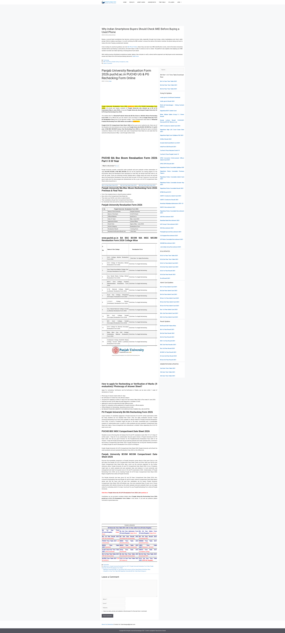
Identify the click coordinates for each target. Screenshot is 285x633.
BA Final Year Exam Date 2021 (147, 185)
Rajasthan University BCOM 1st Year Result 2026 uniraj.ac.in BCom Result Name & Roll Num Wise (126, 569)
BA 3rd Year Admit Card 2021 (168, 294)
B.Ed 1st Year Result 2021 (167, 270)
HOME (124, 2)
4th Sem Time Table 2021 (167, 372)
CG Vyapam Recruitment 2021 (169, 235)
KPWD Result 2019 (165, 192)
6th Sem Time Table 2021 (167, 376)
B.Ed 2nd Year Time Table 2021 (169, 259)
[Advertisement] (142, 14)
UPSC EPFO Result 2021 (167, 163)
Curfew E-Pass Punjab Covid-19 (169, 154)
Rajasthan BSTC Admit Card (168, 110)
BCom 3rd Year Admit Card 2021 (169, 305)
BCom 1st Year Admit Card (168, 298)
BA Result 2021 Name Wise (168, 325)
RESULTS (131, 2)
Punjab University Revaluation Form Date (140, 566)
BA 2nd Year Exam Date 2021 (129, 185)
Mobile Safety (115, 61)
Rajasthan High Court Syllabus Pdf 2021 (171, 135)
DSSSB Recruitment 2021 (167, 243)
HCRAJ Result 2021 (166, 139)
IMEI (104, 61)
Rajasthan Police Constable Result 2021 (172, 188)
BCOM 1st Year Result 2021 (168, 352)
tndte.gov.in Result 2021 (167, 101)
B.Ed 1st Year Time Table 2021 (169, 255)
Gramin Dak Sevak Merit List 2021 (170, 143)
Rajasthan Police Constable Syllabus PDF (172, 167)
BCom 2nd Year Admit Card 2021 (169, 302)
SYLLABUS (171, 2)
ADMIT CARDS (141, 2)
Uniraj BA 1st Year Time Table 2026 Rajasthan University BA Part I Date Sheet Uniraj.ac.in (124, 571)
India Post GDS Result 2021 (168, 146)
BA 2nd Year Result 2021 (167, 333)
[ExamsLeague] (109, 2)
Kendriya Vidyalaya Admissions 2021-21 (171, 203)
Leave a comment (107, 63)
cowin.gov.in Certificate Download (170, 97)
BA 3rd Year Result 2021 (167, 337)
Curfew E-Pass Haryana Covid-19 (170, 150)
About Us (104, 624)
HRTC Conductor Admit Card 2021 (170, 126)
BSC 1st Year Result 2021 (167, 341)
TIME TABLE (162, 2)
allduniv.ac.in (106, 566)
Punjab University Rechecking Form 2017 (119, 566)
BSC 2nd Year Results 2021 (168, 344)
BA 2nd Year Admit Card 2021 (168, 290)
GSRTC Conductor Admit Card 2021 (170, 196)
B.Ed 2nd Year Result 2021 (168, 274)
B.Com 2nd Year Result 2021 (168, 356)
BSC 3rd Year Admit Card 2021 (169, 317)
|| (117, 528)
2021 (177, 298)
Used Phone (109, 61)
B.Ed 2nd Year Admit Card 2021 (169, 267)
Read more (136, 56)
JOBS (178, 2)
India (127, 61)
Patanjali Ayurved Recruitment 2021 (170, 232)
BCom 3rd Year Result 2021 (168, 359)
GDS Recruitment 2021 (167, 216)
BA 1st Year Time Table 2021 (168, 81)
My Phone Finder (132, 47)
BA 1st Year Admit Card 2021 (168, 287)
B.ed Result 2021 (165, 278)
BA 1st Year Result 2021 (167, 329)
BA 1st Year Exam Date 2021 (110, 185)
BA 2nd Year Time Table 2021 (168, 85)
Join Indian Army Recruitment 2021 (170, 247)
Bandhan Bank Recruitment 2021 (170, 220)
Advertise (110, 624)
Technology (106, 60)
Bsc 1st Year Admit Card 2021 (169, 309)
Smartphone (122, 61)
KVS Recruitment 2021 (167, 228)
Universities (106, 564)
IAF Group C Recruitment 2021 (169, 224)
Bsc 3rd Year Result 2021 (167, 348)
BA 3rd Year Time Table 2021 (168, 89)
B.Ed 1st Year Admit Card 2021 (169, 263)
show (117, 166)
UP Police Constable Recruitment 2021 (171, 239)
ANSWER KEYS (152, 2)
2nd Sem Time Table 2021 (167, 368)
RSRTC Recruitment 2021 (167, 207)
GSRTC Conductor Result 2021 (169, 199)
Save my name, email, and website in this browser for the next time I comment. (125, 611)
